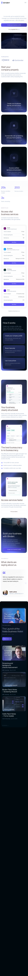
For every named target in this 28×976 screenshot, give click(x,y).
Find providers (14, 511)
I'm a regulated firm (13, 29)
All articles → (5, 725)
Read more (6, 639)
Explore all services (13, 311)
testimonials (4, 558)
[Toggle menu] (25, 2)
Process (5, 319)
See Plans (14, 242)
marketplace (4, 207)
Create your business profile (14, 25)
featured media (6, 625)
